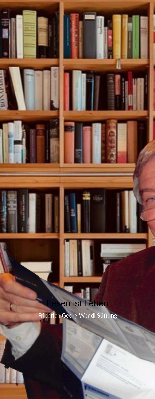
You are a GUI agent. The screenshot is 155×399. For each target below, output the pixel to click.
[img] (77, 199)
